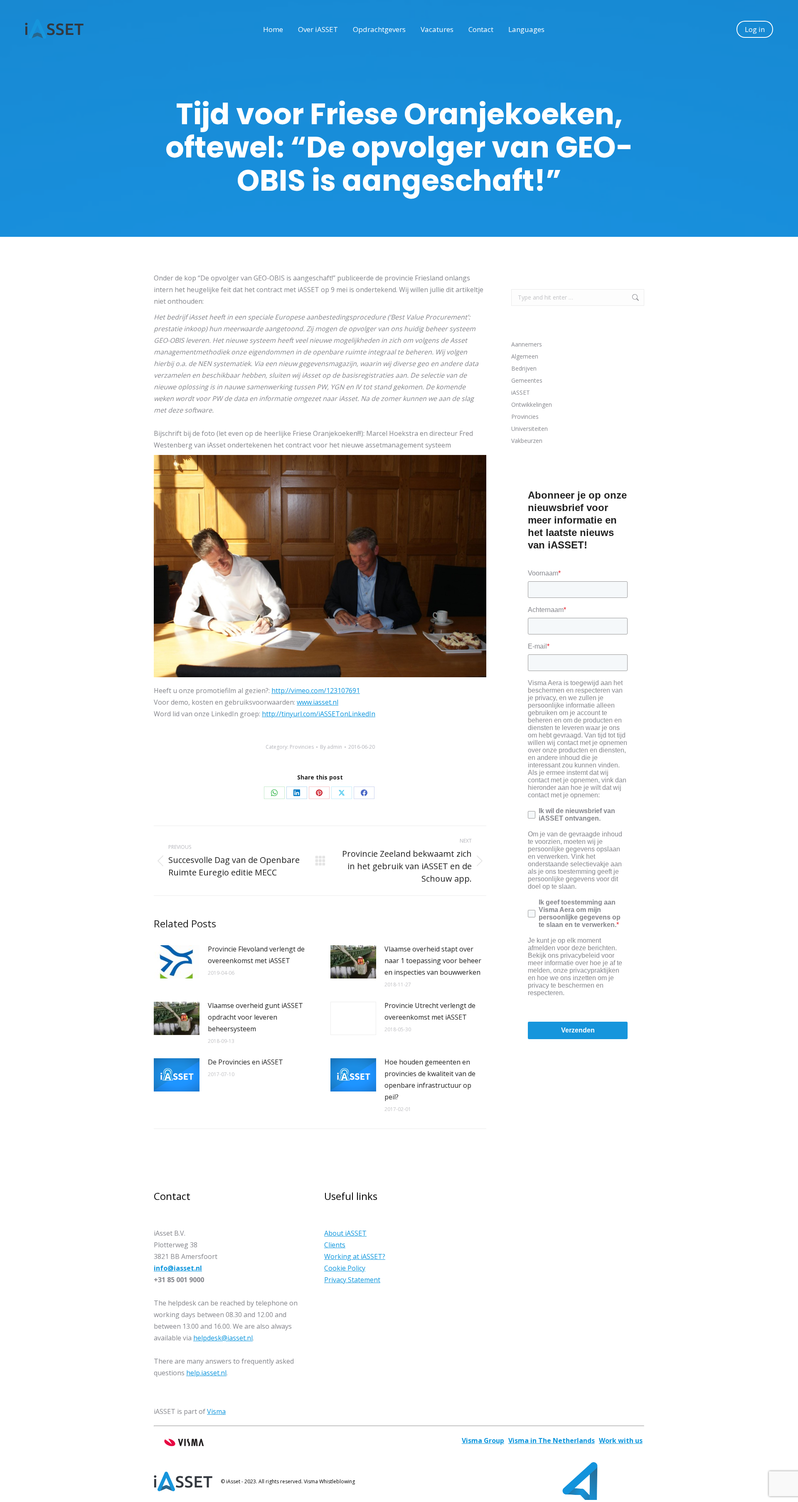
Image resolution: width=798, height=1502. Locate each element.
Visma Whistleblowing (329, 1481)
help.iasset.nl (206, 1372)
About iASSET (345, 1233)
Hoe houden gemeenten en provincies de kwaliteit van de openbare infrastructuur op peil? (429, 1079)
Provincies (302, 746)
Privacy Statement (352, 1279)
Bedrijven (524, 368)
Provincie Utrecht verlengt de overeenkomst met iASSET (429, 1011)
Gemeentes (526, 380)
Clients (334, 1244)
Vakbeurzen (526, 441)
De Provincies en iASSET (245, 1062)
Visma (216, 1411)
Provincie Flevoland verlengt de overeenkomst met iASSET (256, 954)
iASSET (520, 392)
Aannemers (526, 344)
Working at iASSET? (354, 1256)
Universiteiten (529, 429)
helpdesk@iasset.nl (223, 1337)
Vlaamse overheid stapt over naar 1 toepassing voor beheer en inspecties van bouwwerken (432, 960)
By (331, 746)
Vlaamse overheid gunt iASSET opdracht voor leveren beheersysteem (255, 1017)
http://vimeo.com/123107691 (315, 690)
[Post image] (177, 961)
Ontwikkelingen (531, 404)
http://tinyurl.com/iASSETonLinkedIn (318, 713)
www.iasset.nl (317, 702)
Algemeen (524, 356)
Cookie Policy (344, 1268)
